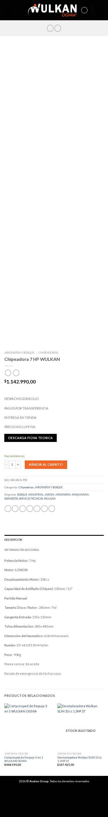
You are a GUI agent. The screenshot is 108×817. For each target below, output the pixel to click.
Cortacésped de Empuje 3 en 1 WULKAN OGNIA (23, 759)
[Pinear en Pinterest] (37, 508)
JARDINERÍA (63, 494)
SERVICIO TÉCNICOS (31, 498)
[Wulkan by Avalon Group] (52, 10)
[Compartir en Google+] (44, 508)
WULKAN (50, 498)
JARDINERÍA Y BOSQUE (19, 352)
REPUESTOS (11, 498)
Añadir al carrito (46, 464)
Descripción (13, 539)
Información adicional (21, 549)
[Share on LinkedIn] (51, 508)
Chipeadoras (48, 352)
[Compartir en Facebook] (15, 508)
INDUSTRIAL (35, 494)
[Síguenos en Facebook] (50, 28)
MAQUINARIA (80, 494)
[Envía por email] (29, 508)
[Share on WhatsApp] (8, 508)
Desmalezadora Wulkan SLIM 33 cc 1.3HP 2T (79, 759)
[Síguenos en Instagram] (57, 28)
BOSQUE (22, 494)
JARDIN (49, 494)
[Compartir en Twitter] (22, 508)
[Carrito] (100, 10)
